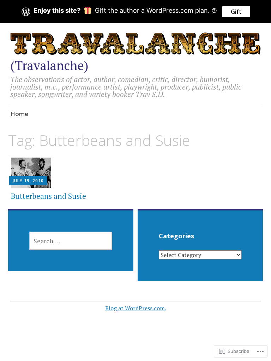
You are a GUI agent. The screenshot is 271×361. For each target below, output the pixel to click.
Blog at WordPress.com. (135, 308)
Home (19, 114)
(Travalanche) (49, 65)
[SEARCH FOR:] (70, 241)
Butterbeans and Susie (48, 196)
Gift (236, 12)
